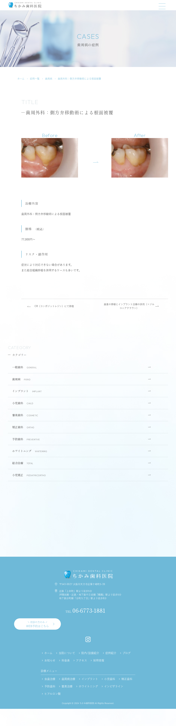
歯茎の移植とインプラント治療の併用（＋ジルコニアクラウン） (129, 306)
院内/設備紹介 (90, 653)
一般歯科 (24, 367)
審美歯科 (25, 415)
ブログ (127, 653)
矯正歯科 (23, 427)
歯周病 (48, 78)
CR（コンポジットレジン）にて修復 (54, 306)
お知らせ (49, 660)
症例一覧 (35, 78)
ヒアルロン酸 (52, 693)
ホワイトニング (29, 451)
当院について (67, 653)
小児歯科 (22, 403)
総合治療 (22, 463)
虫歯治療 (49, 679)
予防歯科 (26, 439)
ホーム (20, 78)
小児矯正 (29, 475)
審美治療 (67, 686)
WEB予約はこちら (37, 624)
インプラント (27, 391)
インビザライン (113, 686)
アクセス (81, 660)
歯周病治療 (68, 679)
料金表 (66, 660)
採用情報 (98, 660)
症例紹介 (110, 653)
